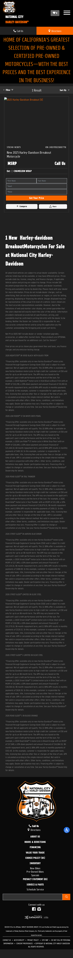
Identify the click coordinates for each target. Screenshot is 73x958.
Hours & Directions (35, 842)
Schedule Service (35, 889)
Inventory (35, 863)
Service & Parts (35, 884)
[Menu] (66, 13)
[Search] (66, 897)
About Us (35, 836)
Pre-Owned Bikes (35, 871)
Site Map (45, 939)
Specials (35, 875)
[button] (66, 830)
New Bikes (35, 868)
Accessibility (19, 939)
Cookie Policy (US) (35, 858)
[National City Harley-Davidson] (16, 7)
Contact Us (7, 939)
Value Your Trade (35, 852)
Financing (35, 847)
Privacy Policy (33, 939)
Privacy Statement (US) (35, 879)
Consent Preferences (24, 943)
